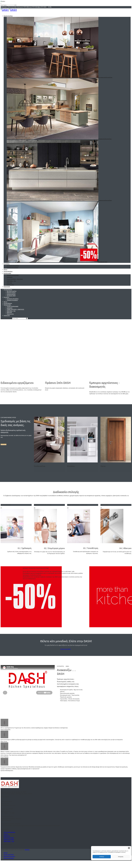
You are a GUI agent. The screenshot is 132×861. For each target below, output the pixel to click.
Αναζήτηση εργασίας (9, 856)
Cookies (6, 834)
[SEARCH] (15, 5)
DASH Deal (9, 283)
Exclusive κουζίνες (11, 294)
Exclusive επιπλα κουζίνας (105, 200)
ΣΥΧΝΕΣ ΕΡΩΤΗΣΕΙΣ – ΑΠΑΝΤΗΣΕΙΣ (15, 309)
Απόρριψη (120, 856)
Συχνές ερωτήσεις (9, 854)
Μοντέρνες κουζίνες (11, 291)
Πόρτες (5, 269)
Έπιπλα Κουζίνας (8, 16)
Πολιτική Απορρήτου (9, 832)
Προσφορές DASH (102, 262)
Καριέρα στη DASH (9, 839)
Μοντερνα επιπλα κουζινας (105, 77)
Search (2, 318)
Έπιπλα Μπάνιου (8, 271)
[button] (129, 848)
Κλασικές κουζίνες (11, 292)
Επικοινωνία (7, 286)
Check (6, 318)
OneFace (27, 849)
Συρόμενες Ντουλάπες (12, 267)
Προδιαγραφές (7, 273)
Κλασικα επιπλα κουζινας (105, 139)
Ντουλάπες (7, 264)
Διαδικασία (9, 277)
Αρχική (5, 852)
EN (49, 7)
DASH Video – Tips (11, 281)
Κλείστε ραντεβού (9, 837)
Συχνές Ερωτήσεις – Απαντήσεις (15, 279)
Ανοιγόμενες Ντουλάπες (13, 265)
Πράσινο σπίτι (10, 285)
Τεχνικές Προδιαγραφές (13, 275)
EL (50, 7)
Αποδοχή (101, 856)
